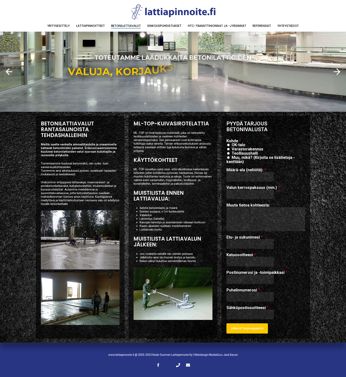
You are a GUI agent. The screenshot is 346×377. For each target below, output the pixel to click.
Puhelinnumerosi (243, 290)
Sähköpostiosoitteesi (247, 308)
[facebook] (158, 365)
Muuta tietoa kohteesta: (248, 205)
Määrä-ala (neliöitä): (246, 170)
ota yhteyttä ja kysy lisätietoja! (173, 86)
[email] (188, 365)
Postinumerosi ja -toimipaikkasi (256, 272)
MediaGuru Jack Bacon (223, 354)
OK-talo (238, 144)
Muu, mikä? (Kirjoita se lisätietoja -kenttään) (260, 159)
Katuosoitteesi (241, 255)
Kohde (233, 141)
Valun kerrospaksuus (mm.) (253, 187)
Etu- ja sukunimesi (244, 237)
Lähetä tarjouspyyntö (247, 328)
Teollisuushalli (245, 153)
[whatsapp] (168, 365)
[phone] (178, 365)
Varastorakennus (247, 149)
